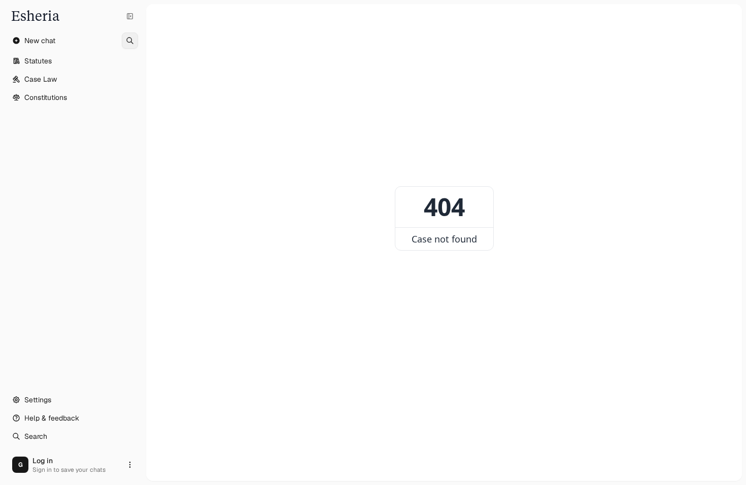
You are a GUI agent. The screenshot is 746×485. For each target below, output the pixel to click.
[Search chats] (130, 40)
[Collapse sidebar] (130, 16)
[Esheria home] (73, 16)
